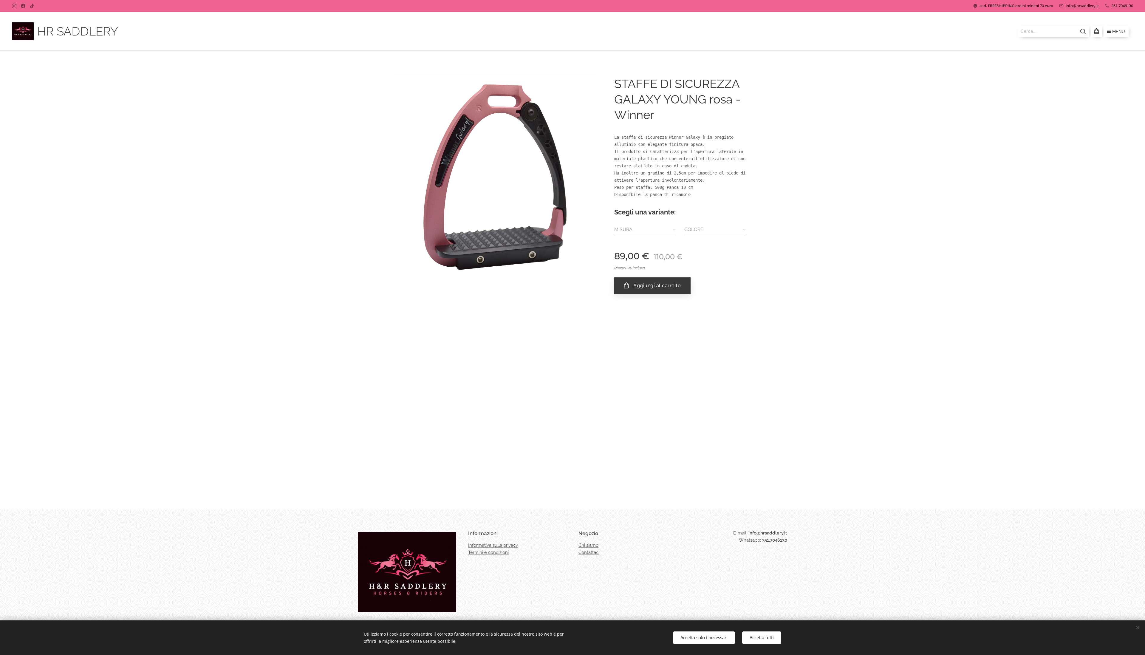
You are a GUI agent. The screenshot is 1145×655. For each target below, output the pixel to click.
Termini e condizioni (488, 552)
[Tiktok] (32, 6)
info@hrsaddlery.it (1082, 5)
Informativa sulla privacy (493, 545)
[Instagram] (14, 6)
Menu (1118, 31)
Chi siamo (588, 545)
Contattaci (588, 552)
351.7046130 (1122, 5)
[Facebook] (23, 6)
